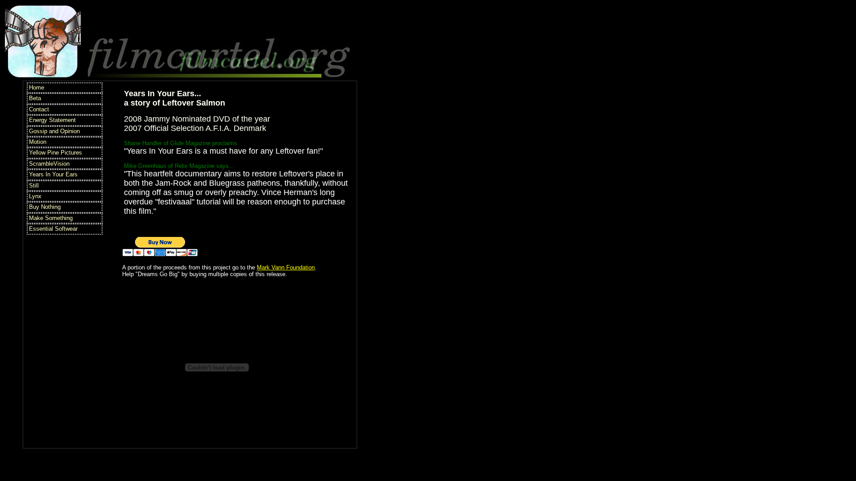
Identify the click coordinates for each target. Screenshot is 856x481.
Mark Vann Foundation (286, 267)
